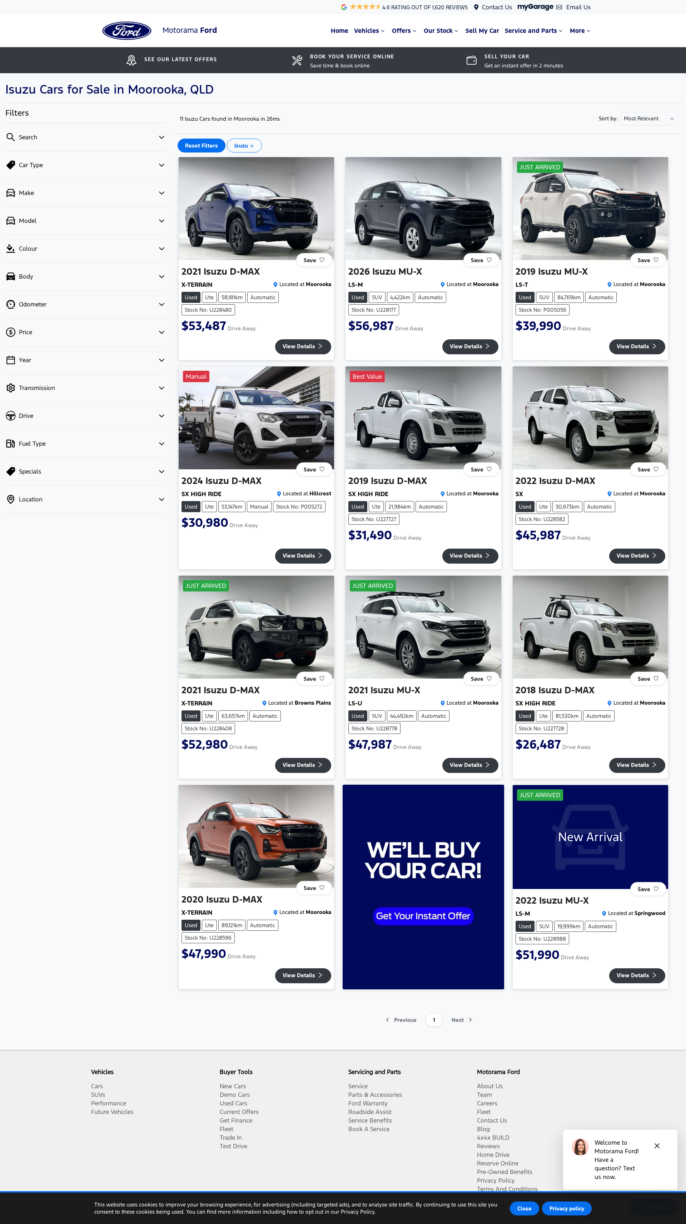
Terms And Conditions (507, 1189)
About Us (490, 1086)
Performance (108, 1103)
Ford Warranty (368, 1103)
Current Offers (239, 1112)
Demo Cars (235, 1095)
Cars (97, 1086)
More (577, 31)
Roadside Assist (370, 1112)
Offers (401, 31)
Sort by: (608, 118)
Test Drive (233, 1146)
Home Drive (493, 1155)
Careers (487, 1103)
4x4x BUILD (493, 1137)
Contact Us (497, 7)
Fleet (226, 1129)
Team (484, 1095)
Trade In (231, 1137)
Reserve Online (497, 1163)
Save (310, 259)
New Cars (233, 1086)
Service (358, 1086)
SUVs (98, 1095)
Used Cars (233, 1103)
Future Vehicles (112, 1112)
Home (339, 31)
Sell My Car (482, 31)
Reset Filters (201, 145)
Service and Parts (531, 31)
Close (524, 1208)
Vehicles (366, 31)
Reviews (488, 1146)
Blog (483, 1129)
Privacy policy (567, 1208)
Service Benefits (370, 1120)
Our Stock (438, 31)
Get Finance (236, 1120)
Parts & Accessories (375, 1095)
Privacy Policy (496, 1180)
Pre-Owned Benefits (504, 1172)
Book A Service (368, 1129)
